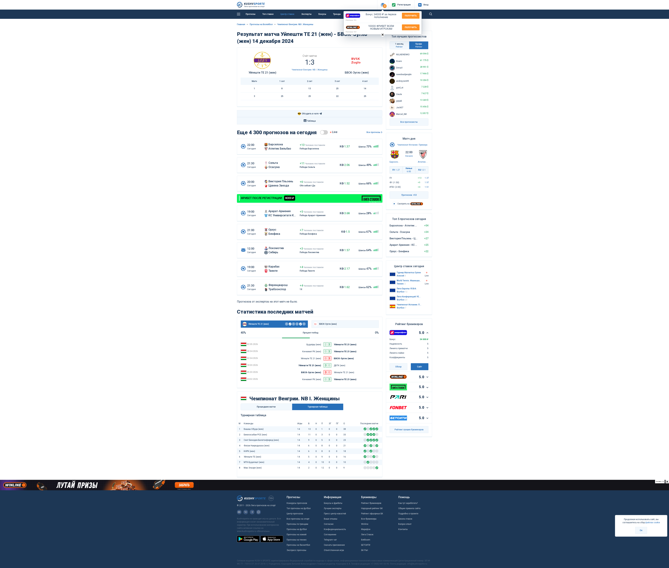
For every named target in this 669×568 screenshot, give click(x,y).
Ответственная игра (334, 550)
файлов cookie (652, 522)
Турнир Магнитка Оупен (409, 272)
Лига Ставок (367, 534)
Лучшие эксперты (332, 508)
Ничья (409, 170)
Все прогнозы (373, 132)
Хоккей (401, 276)
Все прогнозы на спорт (298, 519)
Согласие (328, 524)
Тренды (337, 14)
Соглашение (330, 534)
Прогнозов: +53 (409, 195)
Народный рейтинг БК (372, 508)
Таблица (311, 121)
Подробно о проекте (408, 513)
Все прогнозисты (409, 122)
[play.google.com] (248, 539)
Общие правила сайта (409, 508)
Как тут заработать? (408, 503)
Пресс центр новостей (335, 513)
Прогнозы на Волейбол (261, 24)
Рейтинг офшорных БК (372, 513)
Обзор (398, 366)
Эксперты (306, 14)
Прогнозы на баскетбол (298, 545)
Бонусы (322, 14)
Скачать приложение (334, 545)
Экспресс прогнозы (296, 550)
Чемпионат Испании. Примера (412, 145)
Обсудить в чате (308, 113)
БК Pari (364, 550)
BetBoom (365, 540)
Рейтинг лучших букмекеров (409, 429)
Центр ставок (287, 14)
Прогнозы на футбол (297, 529)
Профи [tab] (418, 45)
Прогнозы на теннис (297, 540)
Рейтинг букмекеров (371, 503)
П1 (396, 170)
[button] (382, 5)
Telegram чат (330, 540)
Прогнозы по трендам (297, 524)
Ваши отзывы (330, 519)
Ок (641, 530)
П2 (422, 170)
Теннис (401, 284)
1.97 (427, 182)
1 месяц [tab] (399, 45)
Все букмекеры (368, 519)
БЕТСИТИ (365, 545)
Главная (241, 24)
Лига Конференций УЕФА (409, 296)
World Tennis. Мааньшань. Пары (409, 280)
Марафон (365, 529)
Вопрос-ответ (405, 524)
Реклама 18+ (351, 20)
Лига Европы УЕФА (406, 288)
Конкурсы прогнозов (297, 503)
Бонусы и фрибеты (333, 503)
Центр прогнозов (295, 513)
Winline (364, 524)
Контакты (403, 529)
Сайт (419, 366)
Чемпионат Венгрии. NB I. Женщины (295, 24)
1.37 (427, 178)
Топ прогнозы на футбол (299, 508)
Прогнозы (250, 14)
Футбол (402, 292)
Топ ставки (268, 14)
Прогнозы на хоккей (296, 534)
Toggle (324, 132)
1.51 (427, 187)
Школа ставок (405, 519)
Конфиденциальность (335, 529)
